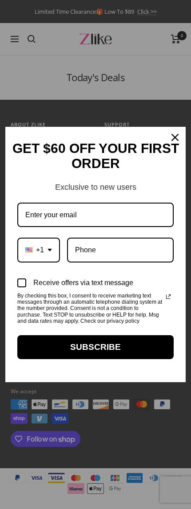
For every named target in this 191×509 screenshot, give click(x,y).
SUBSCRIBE (95, 347)
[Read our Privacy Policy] (168, 296)
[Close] (175, 137)
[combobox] (38, 250)
